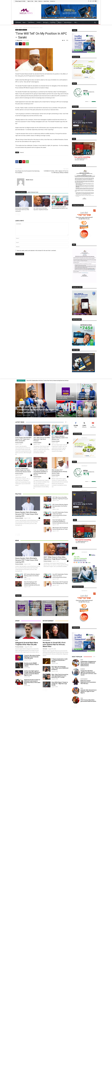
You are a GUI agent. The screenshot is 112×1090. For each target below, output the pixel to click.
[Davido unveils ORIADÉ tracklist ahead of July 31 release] (19, 665)
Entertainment (48, 621)
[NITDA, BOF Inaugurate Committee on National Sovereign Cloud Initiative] (35, 400)
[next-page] (19, 214)
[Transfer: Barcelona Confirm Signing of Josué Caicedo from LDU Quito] (19, 658)
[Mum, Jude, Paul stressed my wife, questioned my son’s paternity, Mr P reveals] (46, 677)
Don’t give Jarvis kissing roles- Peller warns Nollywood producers (60, 668)
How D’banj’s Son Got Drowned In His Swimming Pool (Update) (27, 171)
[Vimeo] (94, 1)
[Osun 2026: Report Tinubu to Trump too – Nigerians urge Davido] (46, 684)
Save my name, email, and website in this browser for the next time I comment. (36, 250)
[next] (94, 381)
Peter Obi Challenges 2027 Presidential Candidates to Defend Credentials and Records (60, 521)
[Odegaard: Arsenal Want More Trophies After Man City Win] (28, 631)
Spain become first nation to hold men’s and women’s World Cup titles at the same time (32, 682)
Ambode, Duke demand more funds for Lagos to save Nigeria (89, 691)
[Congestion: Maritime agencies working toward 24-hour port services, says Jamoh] (75, 672)
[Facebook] (88, 1)
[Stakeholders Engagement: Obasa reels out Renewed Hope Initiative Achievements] (75, 663)
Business (59, 393)
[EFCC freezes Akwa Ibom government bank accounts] (75, 700)
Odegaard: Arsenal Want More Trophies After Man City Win (26, 643)
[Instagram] (90, 1)
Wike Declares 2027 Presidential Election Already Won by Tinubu (59, 471)
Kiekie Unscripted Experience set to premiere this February (88, 682)
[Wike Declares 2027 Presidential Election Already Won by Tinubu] (60, 463)
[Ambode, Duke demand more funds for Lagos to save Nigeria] (75, 690)
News (20, 27)
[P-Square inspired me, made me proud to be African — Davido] (46, 661)
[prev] (92, 381)
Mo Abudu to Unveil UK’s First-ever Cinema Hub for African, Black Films (54, 644)
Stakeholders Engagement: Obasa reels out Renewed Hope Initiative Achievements (88, 663)
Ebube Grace (19, 40)
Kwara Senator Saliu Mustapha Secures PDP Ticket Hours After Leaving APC (22, 210)
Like (76, 422)
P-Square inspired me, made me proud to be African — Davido (60, 660)
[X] (92, 1)
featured (22, 152)
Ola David (45, 648)
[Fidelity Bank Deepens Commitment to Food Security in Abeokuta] (61, 608)
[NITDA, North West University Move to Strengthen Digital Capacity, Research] (87, 391)
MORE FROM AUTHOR (33, 192)
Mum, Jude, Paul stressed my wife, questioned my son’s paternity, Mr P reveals (60, 676)
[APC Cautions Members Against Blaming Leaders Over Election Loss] (60, 200)
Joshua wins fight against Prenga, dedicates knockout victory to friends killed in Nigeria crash (32, 673)
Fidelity (74, 548)
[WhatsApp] (27, 43)
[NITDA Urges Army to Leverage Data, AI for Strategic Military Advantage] (66, 409)
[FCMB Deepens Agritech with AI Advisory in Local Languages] (48, 608)
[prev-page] (16, 214)
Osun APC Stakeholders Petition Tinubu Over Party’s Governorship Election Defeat (23, 470)
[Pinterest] (23, 43)
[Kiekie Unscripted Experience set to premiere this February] (75, 681)
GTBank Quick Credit (78, 586)
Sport (17, 621)
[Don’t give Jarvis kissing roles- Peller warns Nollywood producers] (46, 669)
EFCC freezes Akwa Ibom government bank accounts (88, 700)
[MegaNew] (26, 11)
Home (16, 27)
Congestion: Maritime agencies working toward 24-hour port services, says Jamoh (88, 673)
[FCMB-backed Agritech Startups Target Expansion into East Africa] (66, 391)
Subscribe (93, 422)
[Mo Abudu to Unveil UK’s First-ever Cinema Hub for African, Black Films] (55, 631)
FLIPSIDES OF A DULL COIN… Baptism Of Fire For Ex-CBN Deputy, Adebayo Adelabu (56, 171)
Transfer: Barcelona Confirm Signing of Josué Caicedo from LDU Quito (32, 657)
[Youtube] (96, 1)
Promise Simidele (19, 442)
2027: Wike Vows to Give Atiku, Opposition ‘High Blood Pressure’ (43, 380)
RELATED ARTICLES (21, 192)
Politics (20, 29)
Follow (84, 422)
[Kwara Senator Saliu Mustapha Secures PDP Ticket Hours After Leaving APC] (23, 201)
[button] (95, 22)
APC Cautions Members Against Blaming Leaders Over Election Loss (60, 437)
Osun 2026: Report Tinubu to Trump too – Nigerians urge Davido (60, 684)
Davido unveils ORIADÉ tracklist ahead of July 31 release (31, 664)
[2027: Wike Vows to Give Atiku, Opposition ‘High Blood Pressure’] (42, 201)
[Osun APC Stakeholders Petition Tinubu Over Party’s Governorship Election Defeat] (23, 462)
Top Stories (25, 29)
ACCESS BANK (77, 433)
